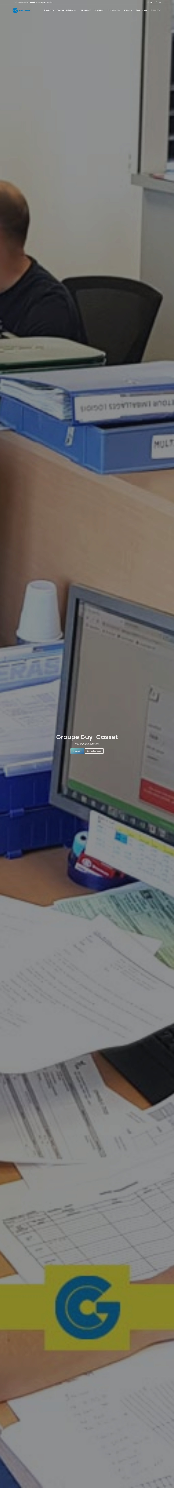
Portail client (156, 10)
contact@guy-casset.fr (41, 2)
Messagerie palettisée (67, 10)
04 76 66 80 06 (21, 2)
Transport (48, 10)
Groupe (127, 10)
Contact (150, 2)
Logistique (99, 10)
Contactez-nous (94, 751)
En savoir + (77, 751)
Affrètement (85, 10)
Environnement (114, 10)
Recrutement (141, 10)
